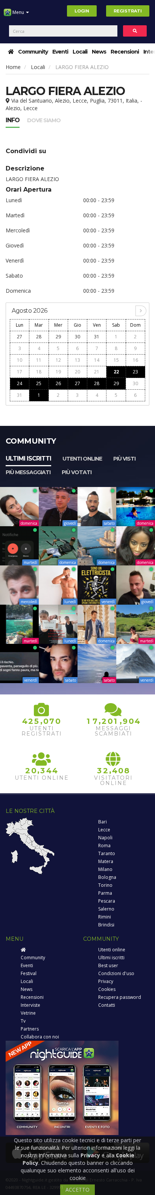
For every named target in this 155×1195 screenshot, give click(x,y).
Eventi (60, 51)
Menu (18, 12)
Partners (30, 1029)
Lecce (104, 829)
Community (33, 51)
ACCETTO (77, 1189)
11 (38, 360)
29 (58, 336)
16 (135, 360)
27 (19, 336)
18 (38, 372)
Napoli (105, 837)
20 (77, 372)
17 (19, 372)
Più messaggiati (28, 472)
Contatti (106, 1005)
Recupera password (119, 997)
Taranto (106, 853)
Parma (105, 893)
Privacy (105, 981)
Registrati (128, 11)
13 (77, 360)
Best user (108, 965)
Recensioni (125, 51)
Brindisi (106, 925)
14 (96, 360)
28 (38, 336)
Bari (102, 822)
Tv (23, 1021)
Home (13, 67)
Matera (105, 861)
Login (81, 11)
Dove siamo (44, 120)
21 (96, 372)
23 (135, 372)
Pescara (106, 901)
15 (116, 360)
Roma (104, 845)
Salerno (106, 909)
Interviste (30, 1005)
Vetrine (28, 1013)
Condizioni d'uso (116, 973)
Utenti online (82, 458)
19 (58, 372)
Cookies (106, 989)
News (99, 51)
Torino (105, 885)
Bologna (107, 877)
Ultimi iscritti (28, 458)
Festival (28, 973)
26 (58, 383)
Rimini (104, 917)
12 (58, 360)
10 (19, 360)
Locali (80, 51)
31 (96, 336)
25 (38, 383)
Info (13, 120)
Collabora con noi (40, 1037)
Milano (105, 869)
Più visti (124, 458)
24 (19, 383)
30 (77, 336)
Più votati (76, 472)
